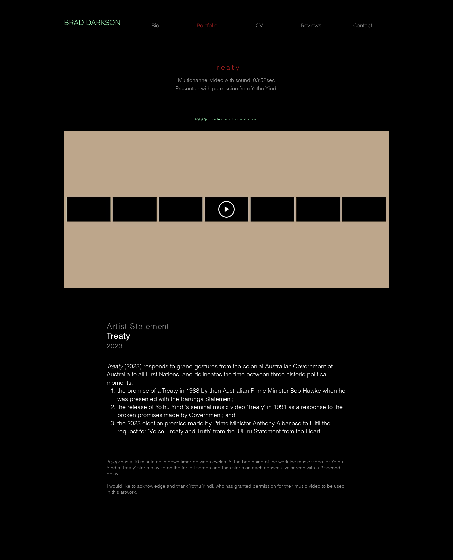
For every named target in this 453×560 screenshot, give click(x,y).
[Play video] (226, 209)
